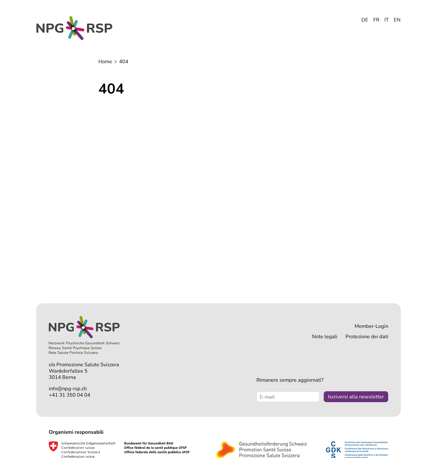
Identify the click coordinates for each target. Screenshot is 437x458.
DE (364, 19)
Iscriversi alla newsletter (356, 396)
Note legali (324, 336)
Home (105, 61)
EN (397, 19)
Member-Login (371, 326)
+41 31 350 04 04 (69, 395)
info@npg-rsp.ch (68, 388)
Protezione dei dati (366, 336)
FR (376, 19)
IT (386, 19)
